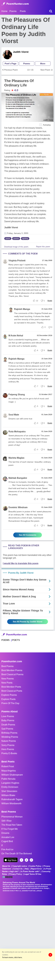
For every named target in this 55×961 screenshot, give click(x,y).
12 (37, 301)
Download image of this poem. (16, 247)
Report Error (36, 869)
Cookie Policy (35, 866)
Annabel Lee (7, 837)
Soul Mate (13, 414)
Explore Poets (8, 699)
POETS (16, 640)
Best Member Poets (11, 687)
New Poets (6, 683)
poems (16, 239)
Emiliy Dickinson (9, 787)
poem (8, 239)
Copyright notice (19, 866)
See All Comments (27, 535)
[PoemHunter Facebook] (21, 860)
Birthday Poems (9, 733)
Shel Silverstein (9, 791)
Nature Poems (8, 741)
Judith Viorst (20, 52)
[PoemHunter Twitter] (26, 860)
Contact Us (18, 869)
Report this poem (43, 247)
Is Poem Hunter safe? (30, 871)
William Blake (8, 795)
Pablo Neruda (8, 779)
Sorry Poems (7, 745)
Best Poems (7, 666)
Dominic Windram (18, 507)
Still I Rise (6, 821)
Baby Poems (7, 720)
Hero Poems (7, 749)
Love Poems (7, 716)
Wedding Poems (9, 737)
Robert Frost (7, 766)
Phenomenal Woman (12, 816)
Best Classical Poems (12, 674)
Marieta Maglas (16, 458)
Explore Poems (9, 695)
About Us (6, 866)
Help (27, 869)
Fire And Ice (7, 849)
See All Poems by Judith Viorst (27, 621)
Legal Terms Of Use (32, 874)
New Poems (7, 678)
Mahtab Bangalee (17, 478)
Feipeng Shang (16, 394)
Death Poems (8, 724)
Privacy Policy (15, 874)
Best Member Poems (11, 670)
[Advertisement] (27, 932)
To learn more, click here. (12, 957)
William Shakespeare (12, 775)
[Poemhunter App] (11, 860)
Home (4, 11)
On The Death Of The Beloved (16, 853)
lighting (25, 239)
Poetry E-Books (9, 753)
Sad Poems (7, 729)
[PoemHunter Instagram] (31, 860)
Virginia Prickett (16, 260)
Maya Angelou (8, 770)
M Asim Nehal (15, 335)
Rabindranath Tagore (12, 799)
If (2, 845)
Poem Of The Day (10, 703)
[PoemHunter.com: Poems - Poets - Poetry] (15, 3)
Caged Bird (7, 841)
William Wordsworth (11, 803)
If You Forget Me (9, 829)
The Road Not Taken (11, 825)
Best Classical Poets (11, 691)
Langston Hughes (10, 783)
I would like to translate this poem (20, 563)
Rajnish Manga (22, 309)
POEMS (5, 640)
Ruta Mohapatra (17, 431)
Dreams (5, 833)
